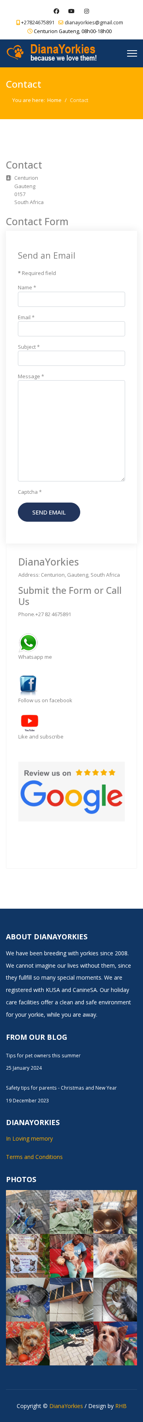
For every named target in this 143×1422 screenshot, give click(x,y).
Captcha (30, 491)
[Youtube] (72, 11)
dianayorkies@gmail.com (94, 22)
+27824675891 (37, 22)
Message (31, 376)
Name (27, 287)
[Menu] (132, 53)
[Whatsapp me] (71, 643)
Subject (29, 346)
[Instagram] (87, 11)
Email (26, 317)
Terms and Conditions (34, 1157)
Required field (37, 273)
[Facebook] (57, 11)
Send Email (49, 512)
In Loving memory (29, 1138)
